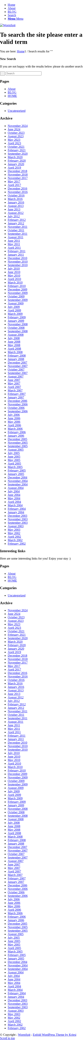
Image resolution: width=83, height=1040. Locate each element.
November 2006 (18, 404)
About (11, 8)
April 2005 (14, 463)
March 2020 (15, 157)
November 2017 (18, 178)
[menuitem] (45, 15)
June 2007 (14, 380)
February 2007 (17, 394)
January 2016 (16, 202)
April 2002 (14, 536)
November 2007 (18, 366)
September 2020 (18, 153)
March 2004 (15, 505)
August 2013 (16, 206)
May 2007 (14, 383)
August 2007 (16, 376)
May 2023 (14, 139)
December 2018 (17, 171)
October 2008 (16, 327)
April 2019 (14, 167)
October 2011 (16, 230)
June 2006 (14, 418)
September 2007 (18, 373)
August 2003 (16, 526)
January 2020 (16, 164)
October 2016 (16, 195)
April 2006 (14, 425)
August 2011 (15, 237)
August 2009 (16, 303)
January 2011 (16, 254)
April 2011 (14, 247)
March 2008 (15, 352)
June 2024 (14, 129)
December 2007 (17, 362)
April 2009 (14, 310)
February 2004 (17, 508)
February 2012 (17, 219)
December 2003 (17, 515)
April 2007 (14, 387)
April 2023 (14, 143)
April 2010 (14, 279)
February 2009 (17, 317)
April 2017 (14, 185)
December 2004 (17, 477)
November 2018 (18, 174)
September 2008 (18, 331)
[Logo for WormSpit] (7, 25)
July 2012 (14, 216)
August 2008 (16, 334)
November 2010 (18, 261)
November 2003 (18, 519)
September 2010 (18, 265)
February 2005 (17, 470)
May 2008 (14, 345)
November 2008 (18, 324)
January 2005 (16, 474)
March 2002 (15, 540)
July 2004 (14, 491)
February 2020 (17, 160)
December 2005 (17, 439)
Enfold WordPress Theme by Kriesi (54, 1034)
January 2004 (16, 512)
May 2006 (14, 421)
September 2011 (17, 233)
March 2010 (15, 282)
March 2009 (15, 313)
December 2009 (17, 289)
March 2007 (15, 390)
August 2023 (16, 136)
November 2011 (17, 226)
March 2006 (15, 428)
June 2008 (14, 341)
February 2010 (17, 286)
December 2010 (17, 258)
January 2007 (16, 397)
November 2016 (18, 192)
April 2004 (14, 501)
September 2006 (18, 411)
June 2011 (14, 240)
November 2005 (18, 442)
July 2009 (14, 306)
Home (11, 4)
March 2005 (15, 467)
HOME (12, 95)
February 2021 (17, 150)
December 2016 (17, 188)
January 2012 (16, 223)
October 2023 (16, 132)
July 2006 (14, 414)
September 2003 (18, 522)
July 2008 (14, 338)
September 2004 (18, 484)
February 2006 (17, 432)
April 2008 (14, 348)
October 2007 (16, 369)
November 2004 (18, 481)
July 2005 (14, 453)
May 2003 (14, 529)
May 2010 (14, 275)
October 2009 (16, 296)
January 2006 (16, 435)
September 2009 (18, 300)
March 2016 (15, 199)
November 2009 (18, 293)
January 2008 (16, 359)
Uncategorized (16, 110)
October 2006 (16, 407)
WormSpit (24, 1034)
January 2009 (16, 320)
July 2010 (14, 268)
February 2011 (16, 251)
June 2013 (14, 209)
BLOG (12, 11)
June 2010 (14, 272)
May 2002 (14, 533)
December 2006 (17, 400)
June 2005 (14, 456)
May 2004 (14, 498)
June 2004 (14, 494)
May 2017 (14, 181)
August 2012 (16, 212)
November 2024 (18, 125)
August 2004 (16, 488)
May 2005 (14, 460)
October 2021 (16, 146)
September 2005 (18, 446)
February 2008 (17, 355)
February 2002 (17, 543)
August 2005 (16, 449)
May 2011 (14, 244)
